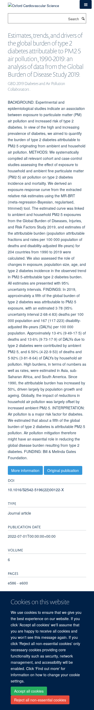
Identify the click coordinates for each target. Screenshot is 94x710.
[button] (86, 4)
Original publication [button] (63, 470)
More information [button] (25, 470)
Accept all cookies (29, 691)
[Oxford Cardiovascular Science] (33, 3)
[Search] (83, 18)
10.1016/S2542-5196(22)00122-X (36, 489)
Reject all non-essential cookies (40, 699)
